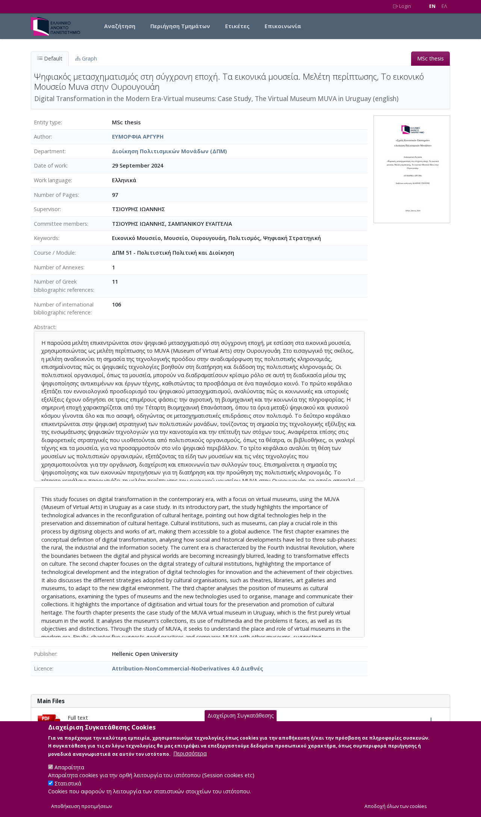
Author (42, 136)
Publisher (45, 653)
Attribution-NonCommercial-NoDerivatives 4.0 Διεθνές (187, 668)
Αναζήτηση (119, 26)
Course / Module (54, 252)
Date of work (50, 165)
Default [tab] (52, 58)
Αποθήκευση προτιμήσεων (81, 806)
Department (49, 151)
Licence (43, 668)
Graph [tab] (88, 58)
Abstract (44, 327)
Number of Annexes (58, 267)
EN (432, 6)
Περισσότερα (190, 753)
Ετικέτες (237, 26)
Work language (52, 180)
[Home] (58, 26)
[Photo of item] (412, 168)
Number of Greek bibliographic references (63, 285)
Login (404, 6)
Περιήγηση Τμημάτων (180, 26)
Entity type (47, 122)
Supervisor (47, 209)
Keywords (46, 238)
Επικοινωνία (283, 26)
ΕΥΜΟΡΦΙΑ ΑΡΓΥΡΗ (138, 136)
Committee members (60, 223)
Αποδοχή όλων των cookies (396, 806)
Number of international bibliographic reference (64, 308)
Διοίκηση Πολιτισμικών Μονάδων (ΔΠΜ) (169, 151)
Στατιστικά (67, 783)
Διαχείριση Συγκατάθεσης (240, 715)
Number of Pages (56, 194)
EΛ (444, 6)
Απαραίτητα (69, 766)
